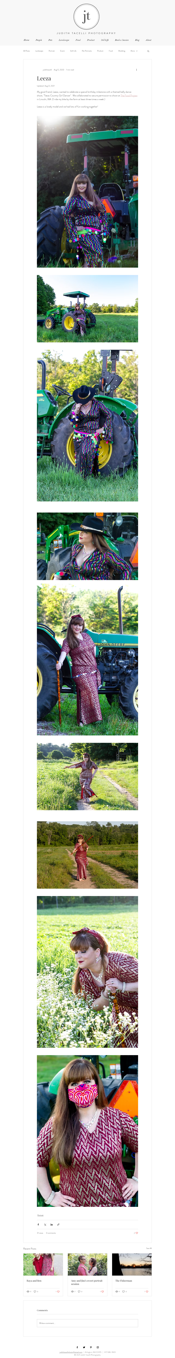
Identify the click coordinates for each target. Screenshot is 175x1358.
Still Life (73, 51)
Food (111, 51)
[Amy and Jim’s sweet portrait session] (87, 1264)
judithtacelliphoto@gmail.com (70, 1352)
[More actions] (136, 69)
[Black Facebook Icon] (77, 1347)
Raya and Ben (34, 1280)
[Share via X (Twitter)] (45, 1224)
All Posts (26, 51)
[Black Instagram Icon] (97, 1347)
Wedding (121, 51)
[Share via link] (58, 1224)
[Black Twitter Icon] (84, 1347)
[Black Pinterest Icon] (91, 1347)
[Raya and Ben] (43, 1264)
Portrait (52, 51)
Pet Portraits (87, 51)
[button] (148, 51)
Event (62, 51)
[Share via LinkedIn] (51, 1224)
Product (100, 51)
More (133, 51)
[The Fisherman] (132, 1264)
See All (149, 1248)
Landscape (39, 51)
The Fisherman (123, 1280)
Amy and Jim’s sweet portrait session (86, 1282)
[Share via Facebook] (38, 1224)
